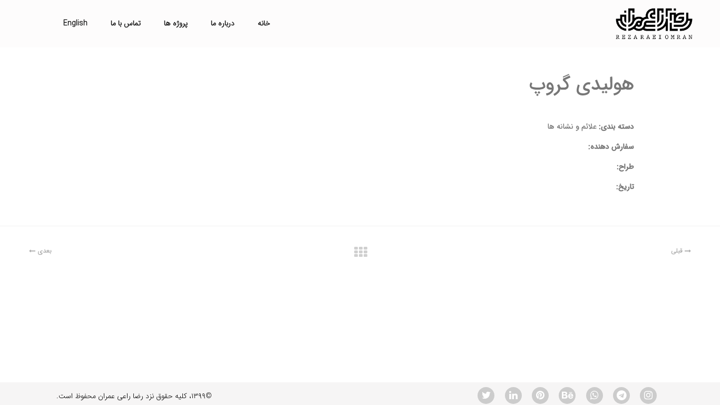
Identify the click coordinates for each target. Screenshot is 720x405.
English (75, 23)
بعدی (43, 251)
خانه (264, 23)
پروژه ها (176, 23)
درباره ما (223, 23)
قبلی (678, 251)
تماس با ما (126, 23)
